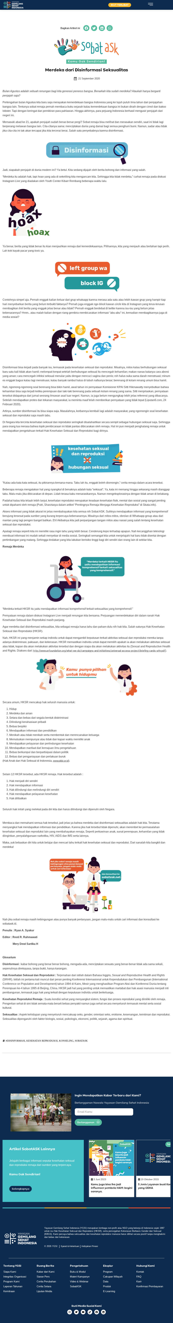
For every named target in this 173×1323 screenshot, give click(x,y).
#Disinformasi (15, 1040)
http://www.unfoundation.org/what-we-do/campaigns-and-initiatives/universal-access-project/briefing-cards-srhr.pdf (99, 650)
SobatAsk (81, 1040)
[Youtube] (83, 1312)
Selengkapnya (20, 1189)
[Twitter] (76, 1312)
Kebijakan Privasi (90, 1246)
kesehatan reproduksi (42, 1040)
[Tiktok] (90, 1312)
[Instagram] (69, 1312)
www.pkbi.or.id (60, 760)
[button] (86, 28)
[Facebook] (96, 1312)
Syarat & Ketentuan (70, 1246)
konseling (66, 1040)
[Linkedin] (103, 1312)
